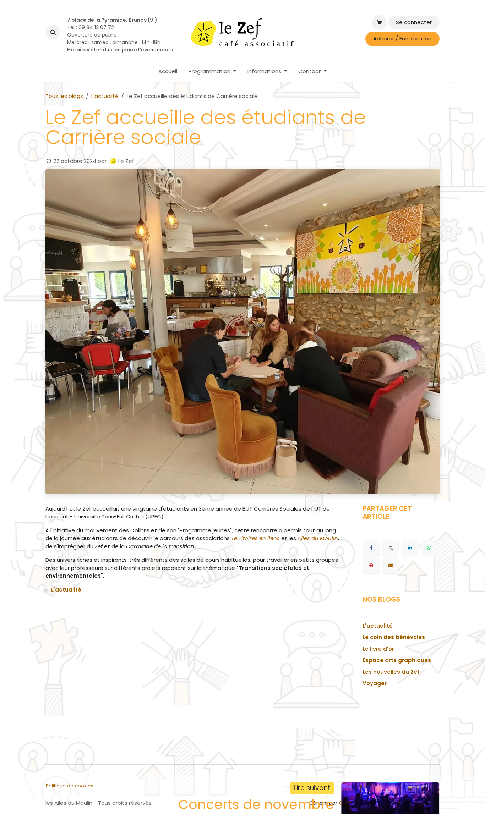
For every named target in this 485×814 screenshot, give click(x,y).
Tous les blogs (64, 96)
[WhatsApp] (429, 548)
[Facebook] (371, 548)
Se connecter (414, 22)
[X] (390, 548)
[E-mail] (390, 565)
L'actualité (105, 96)
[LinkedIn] (410, 548)
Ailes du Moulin (318, 538)
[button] (52, 32)
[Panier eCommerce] (379, 22)
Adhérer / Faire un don (402, 38)
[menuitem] (168, 71)
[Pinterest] (371, 565)
